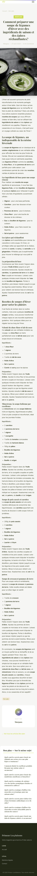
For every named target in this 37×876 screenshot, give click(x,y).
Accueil (4, 11)
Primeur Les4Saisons (12, 835)
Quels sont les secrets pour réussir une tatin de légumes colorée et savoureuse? (18, 817)
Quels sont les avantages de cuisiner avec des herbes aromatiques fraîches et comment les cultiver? (18, 783)
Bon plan (11, 11)
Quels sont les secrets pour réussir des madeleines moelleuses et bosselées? (17, 776)
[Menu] (33, 1)
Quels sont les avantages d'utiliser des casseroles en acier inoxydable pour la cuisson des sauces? (17, 809)
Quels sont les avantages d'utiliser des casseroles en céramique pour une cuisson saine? (17, 792)
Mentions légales (7, 860)
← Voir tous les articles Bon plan (13, 734)
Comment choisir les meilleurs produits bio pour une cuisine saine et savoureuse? (18, 768)
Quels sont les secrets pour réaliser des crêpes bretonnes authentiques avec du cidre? (18, 801)
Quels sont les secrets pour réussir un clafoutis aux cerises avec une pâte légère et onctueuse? (17, 759)
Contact (4, 863)
